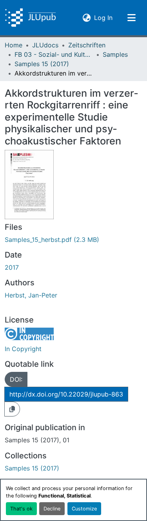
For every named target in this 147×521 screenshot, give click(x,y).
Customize (84, 509)
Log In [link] (103, 17)
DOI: (16, 379)
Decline (52, 509)
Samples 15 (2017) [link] (42, 64)
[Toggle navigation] (131, 17)
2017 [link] (12, 267)
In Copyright (23, 349)
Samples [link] (115, 54)
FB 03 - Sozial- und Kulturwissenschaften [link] (54, 54)
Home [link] (13, 45)
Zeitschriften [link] (86, 45)
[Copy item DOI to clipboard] (12, 409)
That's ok (21, 509)
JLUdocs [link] (45, 45)
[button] (30, 17)
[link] (73, 239)
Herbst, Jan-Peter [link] (31, 295)
